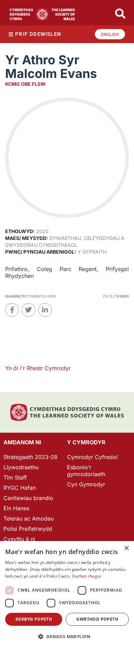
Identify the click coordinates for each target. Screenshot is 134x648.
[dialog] (67, 594)
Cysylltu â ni (19, 539)
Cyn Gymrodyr (86, 484)
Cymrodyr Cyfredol (92, 457)
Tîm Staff (15, 477)
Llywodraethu (20, 467)
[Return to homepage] (42, 14)
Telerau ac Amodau (28, 518)
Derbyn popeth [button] (33, 619)
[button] (67, 636)
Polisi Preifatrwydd (27, 528)
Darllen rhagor (87, 576)
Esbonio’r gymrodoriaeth (86, 470)
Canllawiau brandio (28, 498)
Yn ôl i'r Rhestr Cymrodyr (38, 368)
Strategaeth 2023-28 (30, 457)
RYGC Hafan (19, 487)
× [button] (126, 548)
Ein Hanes (16, 508)
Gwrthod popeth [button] (97, 619)
